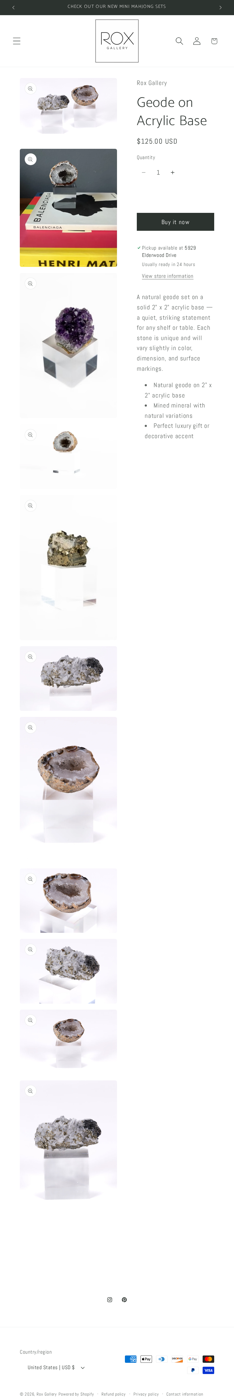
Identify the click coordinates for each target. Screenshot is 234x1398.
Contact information (184, 1394)
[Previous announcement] (13, 7)
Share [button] (149, 459)
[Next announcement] (220, 7)
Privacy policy (146, 1394)
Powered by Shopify (76, 1394)
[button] (16, 41)
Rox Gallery (47, 1394)
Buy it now (175, 222)
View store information (167, 275)
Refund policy (113, 1394)
